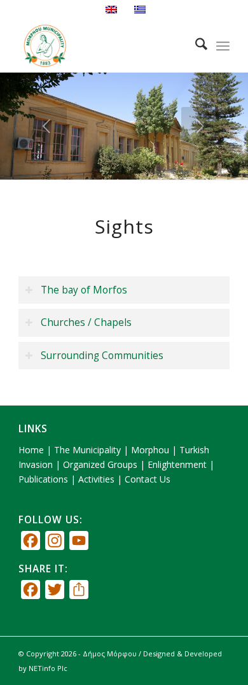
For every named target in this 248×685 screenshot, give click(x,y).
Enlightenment (177, 464)
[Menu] (223, 46)
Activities (96, 479)
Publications (43, 479)
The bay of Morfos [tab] (84, 290)
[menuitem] (195, 46)
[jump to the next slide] (200, 126)
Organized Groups (100, 464)
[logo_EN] (102, 46)
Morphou (150, 450)
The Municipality (87, 450)
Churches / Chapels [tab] (86, 322)
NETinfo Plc (48, 668)
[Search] (195, 46)
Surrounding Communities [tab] (102, 355)
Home (31, 450)
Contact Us (147, 479)
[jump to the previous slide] (48, 126)
